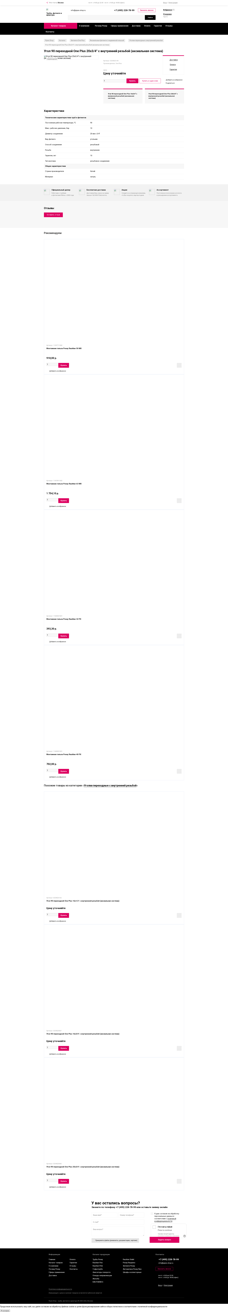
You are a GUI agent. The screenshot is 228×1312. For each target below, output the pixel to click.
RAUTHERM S (98, 1282)
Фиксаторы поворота (101, 1272)
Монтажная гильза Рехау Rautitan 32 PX (63, 619)
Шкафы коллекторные (132, 1272)
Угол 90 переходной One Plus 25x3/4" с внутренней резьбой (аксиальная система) (82, 1167)
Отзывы (169, 26)
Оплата (147, 26)
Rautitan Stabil (128, 1259)
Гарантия (158, 26)
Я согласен (5, 1311)
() (169, 10)
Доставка (136, 26)
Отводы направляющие (102, 1275)
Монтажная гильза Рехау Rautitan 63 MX (64, 484)
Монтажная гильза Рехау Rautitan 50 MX (64, 348)
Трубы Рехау (98, 1259)
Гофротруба (98, 1269)
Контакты (50, 32)
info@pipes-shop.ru (166, 1263)
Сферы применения (119, 26)
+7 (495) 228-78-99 (124, 10)
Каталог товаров (58, 26)
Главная (52, 1259)
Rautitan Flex (98, 1263)
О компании (84, 26)
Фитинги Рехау (129, 1266)
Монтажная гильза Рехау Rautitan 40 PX (63, 754)
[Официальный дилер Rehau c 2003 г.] (54, 9)
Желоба (96, 1279)
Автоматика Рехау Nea (132, 1269)
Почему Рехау (101, 26)
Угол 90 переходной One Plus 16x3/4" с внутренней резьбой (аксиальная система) (82, 1034)
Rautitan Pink (98, 1266)
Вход (165, 2)
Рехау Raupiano (129, 1263)
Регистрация (173, 2)
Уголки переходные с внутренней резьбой (110, 785)
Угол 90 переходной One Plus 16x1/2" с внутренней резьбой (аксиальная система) (82, 901)
